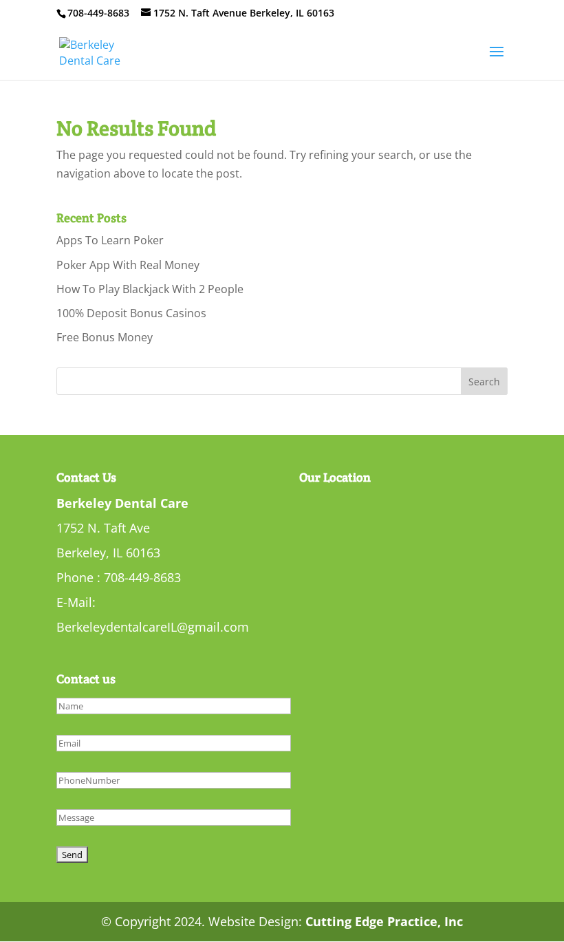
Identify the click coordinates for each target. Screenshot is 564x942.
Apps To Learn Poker (110, 240)
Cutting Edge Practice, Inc (384, 921)
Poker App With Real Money (127, 264)
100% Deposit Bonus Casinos (131, 313)
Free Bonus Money (104, 337)
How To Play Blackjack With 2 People (149, 289)
